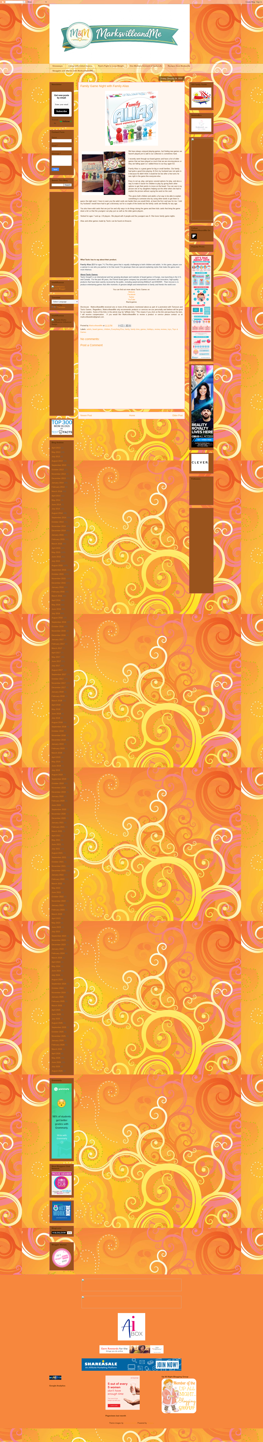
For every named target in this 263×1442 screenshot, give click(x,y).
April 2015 (56, 548)
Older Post (177, 415)
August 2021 (57, 853)
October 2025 (58, 1032)
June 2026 (56, 1062)
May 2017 (56, 657)
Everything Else (117, 329)
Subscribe (61, 111)
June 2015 (56, 557)
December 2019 (59, 792)
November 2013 (59, 474)
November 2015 (59, 578)
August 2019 (57, 774)
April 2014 (56, 496)
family (127, 329)
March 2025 (57, 1005)
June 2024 (56, 971)
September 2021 (59, 857)
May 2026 (56, 1058)
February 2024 (58, 953)
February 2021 (58, 827)
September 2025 (59, 1027)
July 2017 (56, 666)
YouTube (131, 299)
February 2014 (58, 487)
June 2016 (56, 609)
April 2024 (56, 962)
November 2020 (59, 814)
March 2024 (57, 958)
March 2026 (57, 1049)
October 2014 (58, 522)
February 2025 (58, 1001)
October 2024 (58, 988)
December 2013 (59, 478)
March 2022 (57, 883)
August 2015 (57, 565)
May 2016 (56, 605)
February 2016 (58, 592)
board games (98, 329)
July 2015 (56, 561)
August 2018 (57, 722)
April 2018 (56, 705)
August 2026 (57, 1071)
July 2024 (56, 975)
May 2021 (56, 840)
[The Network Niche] (61, 1220)
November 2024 (59, 992)
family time (135, 329)
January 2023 (58, 905)
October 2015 (58, 574)
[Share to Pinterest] (129, 325)
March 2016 (57, 596)
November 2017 (59, 683)
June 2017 (56, 661)
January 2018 (58, 692)
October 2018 (58, 731)
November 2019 (59, 788)
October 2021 (58, 862)
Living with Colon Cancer (80, 66)
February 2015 (58, 539)
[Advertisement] (62, 234)
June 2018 (56, 714)
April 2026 (56, 1053)
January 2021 (58, 822)
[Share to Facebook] (127, 325)
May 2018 (56, 709)
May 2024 (56, 966)
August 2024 (57, 979)
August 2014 (57, 513)
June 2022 (56, 892)
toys (169, 329)
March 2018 (57, 700)
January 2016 (58, 587)
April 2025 (56, 1010)
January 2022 (58, 875)
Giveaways (57, 66)
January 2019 (58, 744)
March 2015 (57, 544)
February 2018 (58, 696)
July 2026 (56, 1066)
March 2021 (57, 831)
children (107, 329)
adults (89, 329)
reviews (164, 329)
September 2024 (59, 984)
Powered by (55, 121)
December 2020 (59, 818)
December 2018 (59, 740)
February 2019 (58, 748)
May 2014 (56, 500)
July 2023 (56, 931)
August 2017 (57, 670)
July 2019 (56, 770)
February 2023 (58, 910)
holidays (150, 329)
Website (131, 292)
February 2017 (58, 644)
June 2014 (56, 504)
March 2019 (57, 753)
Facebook (131, 294)
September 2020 (59, 809)
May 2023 (56, 923)
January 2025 (58, 997)
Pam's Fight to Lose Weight (111, 66)
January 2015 (58, 535)
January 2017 (58, 639)
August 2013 (57, 461)
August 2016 (57, 618)
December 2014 (59, 530)
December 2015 (59, 583)
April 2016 (56, 600)
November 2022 (59, 901)
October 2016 (58, 626)
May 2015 (56, 552)
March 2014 (57, 491)
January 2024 (58, 949)
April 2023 (56, 918)
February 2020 (58, 801)
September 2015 (59, 570)
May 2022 (56, 888)
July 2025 (56, 1019)
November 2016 (59, 631)
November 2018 (59, 735)
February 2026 (58, 1045)
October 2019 (58, 783)
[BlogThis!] (122, 325)
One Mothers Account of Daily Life (146, 66)
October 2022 (58, 896)
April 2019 (56, 757)
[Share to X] (124, 325)
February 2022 (58, 879)
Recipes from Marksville (179, 66)
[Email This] (119, 325)
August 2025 (57, 1023)
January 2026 (58, 1040)
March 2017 (57, 648)
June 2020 (56, 805)
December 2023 (59, 944)
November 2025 (59, 1036)
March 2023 (57, 914)
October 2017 (58, 679)
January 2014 (58, 483)
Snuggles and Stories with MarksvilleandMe (72, 71)
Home (132, 415)
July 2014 (56, 509)
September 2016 (59, 622)
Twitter (131, 297)
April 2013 (56, 448)
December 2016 (59, 635)
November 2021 (59, 866)
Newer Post (86, 415)
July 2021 (56, 849)
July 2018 (56, 718)
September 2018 (59, 727)
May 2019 (56, 761)
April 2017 (56, 653)
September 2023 (59, 936)
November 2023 (59, 940)
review (157, 329)
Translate (61, 307)
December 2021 (59, 870)
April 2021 (56, 835)
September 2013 (59, 465)
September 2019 (59, 779)
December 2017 (59, 687)
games (143, 329)
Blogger (150, 1423)
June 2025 (56, 1014)
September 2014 (59, 517)
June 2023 (56, 927)
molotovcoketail (130, 1423)
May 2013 (56, 452)
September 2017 (59, 674)
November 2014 (59, 526)
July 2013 (56, 456)
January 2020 (58, 796)
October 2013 (58, 469)
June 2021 (56, 844)
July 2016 (56, 613)
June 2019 (56, 766)
